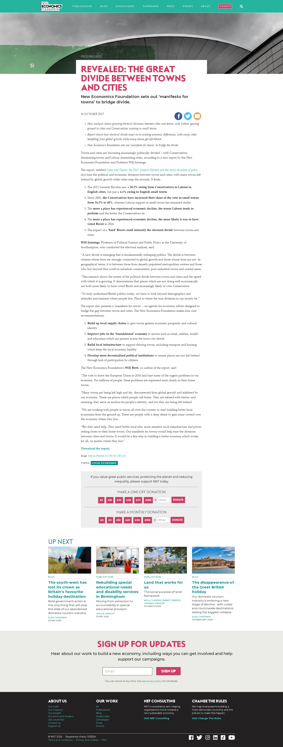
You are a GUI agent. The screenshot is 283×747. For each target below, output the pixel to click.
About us (57, 701)
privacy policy (154, 681)
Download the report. (95, 448)
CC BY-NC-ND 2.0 (115, 456)
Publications (82, 6)
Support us (54, 726)
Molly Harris (152, 600)
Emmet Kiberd (171, 600)
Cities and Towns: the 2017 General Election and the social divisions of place (151, 170)
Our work (53, 706)
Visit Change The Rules (206, 718)
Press (171, 6)
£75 (138, 500)
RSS (104, 739)
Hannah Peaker (154, 603)
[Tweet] (188, 116)
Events (188, 6)
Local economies (104, 463)
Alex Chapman (57, 617)
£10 (110, 500)
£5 (101, 500)
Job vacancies (56, 719)
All (97, 706)
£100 (148, 500)
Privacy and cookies (87, 739)
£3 (102, 520)
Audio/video (125, 6)
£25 (119, 500)
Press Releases (91, 56)
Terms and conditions (60, 739)
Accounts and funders (60, 716)
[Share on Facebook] (178, 116)
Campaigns (151, 6)
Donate (225, 6)
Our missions (55, 709)
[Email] (197, 116)
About (205, 6)
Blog (104, 6)
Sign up (168, 671)
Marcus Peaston (96, 456)
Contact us (54, 722)
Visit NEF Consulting (156, 718)
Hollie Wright (105, 613)
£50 (128, 500)
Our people (54, 713)
